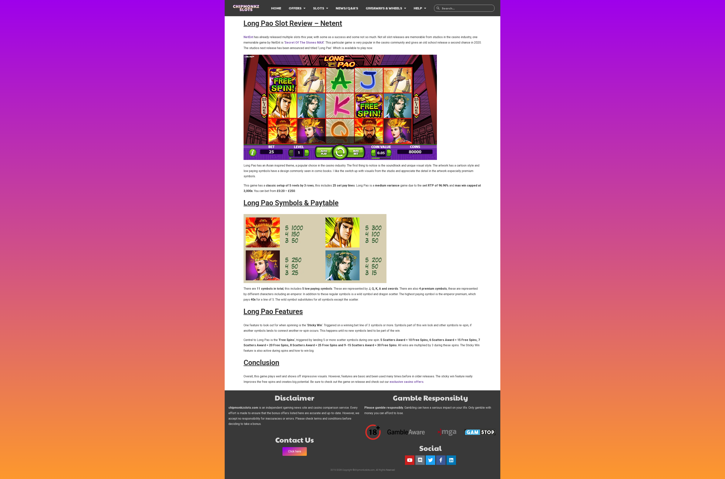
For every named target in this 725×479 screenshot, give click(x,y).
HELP (418, 8)
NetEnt (249, 37)
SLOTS (318, 8)
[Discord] (420, 460)
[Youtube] (409, 460)
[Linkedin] (451, 460)
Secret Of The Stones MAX (304, 42)
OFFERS (295, 8)
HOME (276, 8)
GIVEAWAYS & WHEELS (384, 8)
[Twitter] (430, 460)
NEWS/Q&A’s (347, 8)
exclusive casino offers (406, 382)
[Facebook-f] (441, 460)
